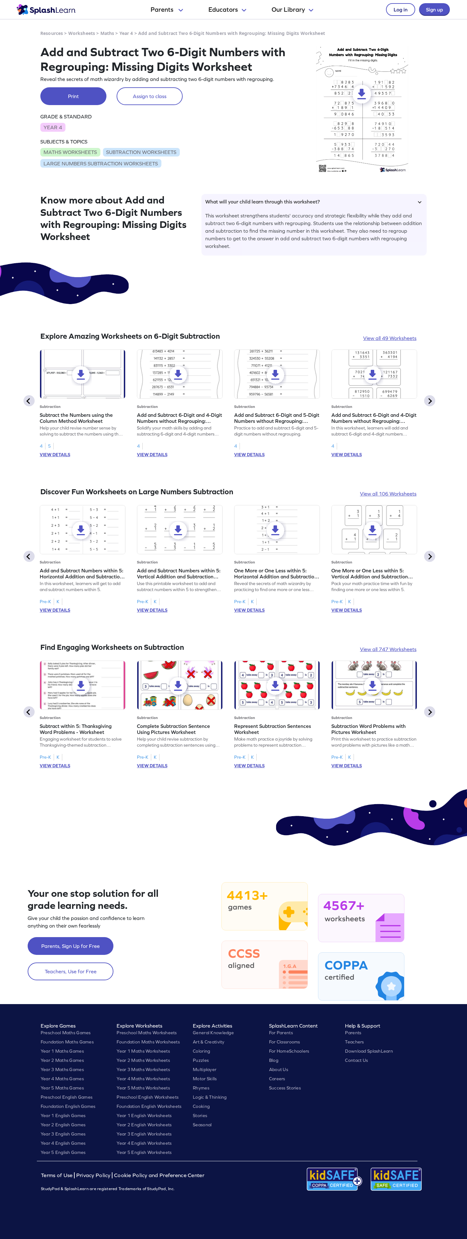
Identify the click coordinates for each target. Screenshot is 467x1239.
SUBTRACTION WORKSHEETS (141, 152)
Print (73, 96)
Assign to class (149, 96)
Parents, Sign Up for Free (70, 946)
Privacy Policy (93, 1175)
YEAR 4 (53, 127)
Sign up (434, 9)
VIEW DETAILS (55, 454)
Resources (51, 33)
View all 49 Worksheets (389, 338)
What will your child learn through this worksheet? (262, 201)
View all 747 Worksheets (388, 649)
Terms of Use (57, 1175)
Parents (163, 9)
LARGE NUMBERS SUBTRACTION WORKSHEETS (101, 163)
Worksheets (81, 33)
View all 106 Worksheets (388, 493)
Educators (223, 9)
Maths (107, 33)
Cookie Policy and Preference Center (159, 1175)
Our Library (288, 9)
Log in (401, 9)
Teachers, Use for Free (71, 971)
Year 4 (126, 33)
